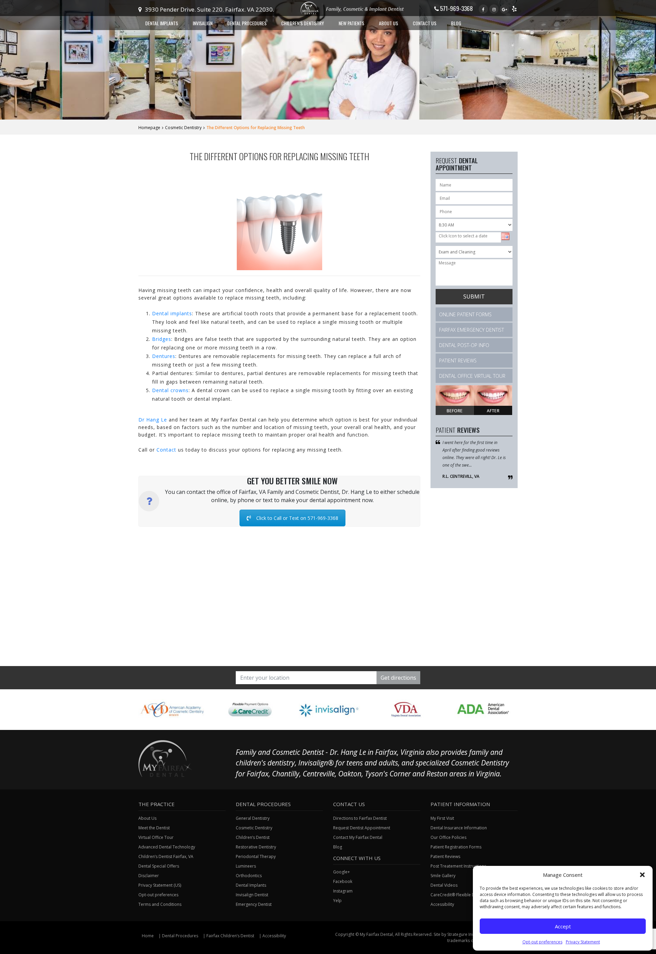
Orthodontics (249, 876)
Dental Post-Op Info (464, 345)
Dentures (163, 356)
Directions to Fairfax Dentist (360, 818)
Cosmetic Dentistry (183, 127)
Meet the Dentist (154, 828)
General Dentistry (253, 818)
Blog (456, 23)
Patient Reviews (458, 360)
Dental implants (172, 313)
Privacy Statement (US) (159, 885)
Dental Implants (251, 885)
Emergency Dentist (254, 904)
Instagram (343, 891)
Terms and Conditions (159, 904)
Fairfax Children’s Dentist (230, 936)
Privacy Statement (583, 942)
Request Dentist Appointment (361, 828)
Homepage (149, 127)
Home (148, 936)
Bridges (161, 339)
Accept (563, 926)
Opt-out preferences (542, 942)
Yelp (337, 900)
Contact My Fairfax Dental (357, 837)
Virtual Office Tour (156, 837)
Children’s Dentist (253, 837)
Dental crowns (170, 390)
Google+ (341, 872)
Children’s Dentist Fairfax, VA (165, 856)
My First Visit (442, 818)
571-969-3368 (456, 8)
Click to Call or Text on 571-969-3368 (297, 518)
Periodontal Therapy (256, 856)
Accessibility (274, 936)
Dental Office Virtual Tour (472, 376)
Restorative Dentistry (256, 847)
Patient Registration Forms (455, 847)
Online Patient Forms (465, 314)
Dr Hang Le (152, 419)
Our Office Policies (448, 837)
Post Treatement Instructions (458, 866)
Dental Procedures (180, 936)
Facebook (342, 881)
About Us (147, 818)
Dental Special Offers (158, 866)
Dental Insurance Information (458, 828)
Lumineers (246, 866)
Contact (166, 449)
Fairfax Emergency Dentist (471, 330)
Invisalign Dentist (252, 895)
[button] (642, 874)
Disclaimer (148, 876)
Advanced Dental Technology (166, 847)
